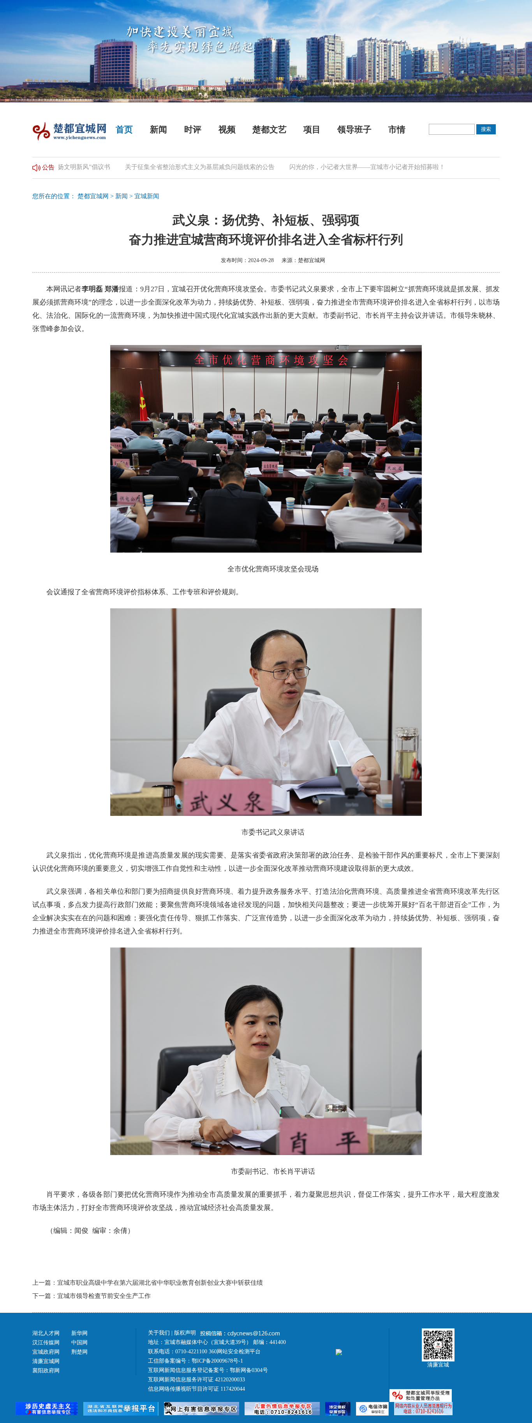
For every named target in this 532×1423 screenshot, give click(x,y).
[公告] (36, 167)
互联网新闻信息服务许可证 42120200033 (196, 1379)
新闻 (158, 129)
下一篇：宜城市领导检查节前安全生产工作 (91, 1296)
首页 (124, 129)
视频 (227, 129)
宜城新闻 (146, 196)
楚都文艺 (269, 129)
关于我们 (159, 1333)
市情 (396, 129)
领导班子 (354, 129)
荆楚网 (79, 1352)
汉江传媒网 (46, 1343)
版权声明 (185, 1333)
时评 (192, 129)
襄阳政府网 (46, 1371)
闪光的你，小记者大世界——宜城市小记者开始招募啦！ (340, 167)
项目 (312, 129)
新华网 (79, 1333)
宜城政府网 (46, 1352)
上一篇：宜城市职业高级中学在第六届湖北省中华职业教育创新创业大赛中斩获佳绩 (147, 1282)
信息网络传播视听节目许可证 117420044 (196, 1389)
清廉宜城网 (46, 1361)
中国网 (79, 1343)
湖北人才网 (46, 1333)
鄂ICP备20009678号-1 (217, 1361)
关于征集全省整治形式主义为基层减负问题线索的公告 (172, 167)
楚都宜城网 (93, 196)
